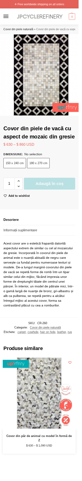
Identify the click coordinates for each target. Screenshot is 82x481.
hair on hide (47, 332)
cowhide (33, 332)
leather (61, 332)
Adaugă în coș (50, 183)
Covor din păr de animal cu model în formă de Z (39, 438)
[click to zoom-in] (41, 75)
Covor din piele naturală (18, 29)
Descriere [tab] (11, 220)
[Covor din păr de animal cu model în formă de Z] (39, 393)
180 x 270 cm (38, 163)
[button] (71, 16)
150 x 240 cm (15, 163)
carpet (22, 332)
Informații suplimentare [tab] (20, 230)
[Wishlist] (70, 362)
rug (70, 332)
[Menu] (10, 16)
